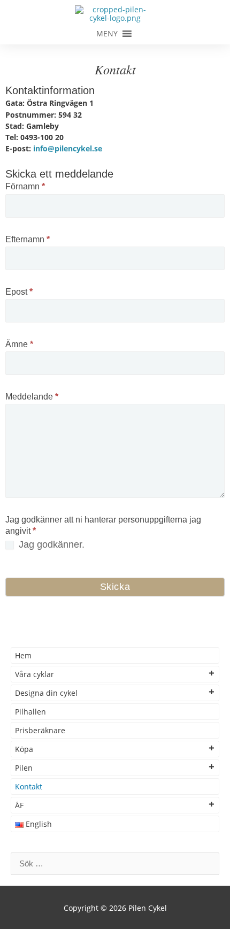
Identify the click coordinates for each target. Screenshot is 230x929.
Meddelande (31, 396)
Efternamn (27, 239)
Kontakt (28, 786)
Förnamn (25, 186)
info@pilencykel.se (66, 148)
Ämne (19, 344)
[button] (107, 34)
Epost (19, 291)
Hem (23, 655)
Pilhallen (30, 712)
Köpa (24, 749)
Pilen (24, 768)
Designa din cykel (46, 693)
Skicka (115, 586)
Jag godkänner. (50, 544)
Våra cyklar (34, 674)
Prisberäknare (40, 730)
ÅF (19, 805)
